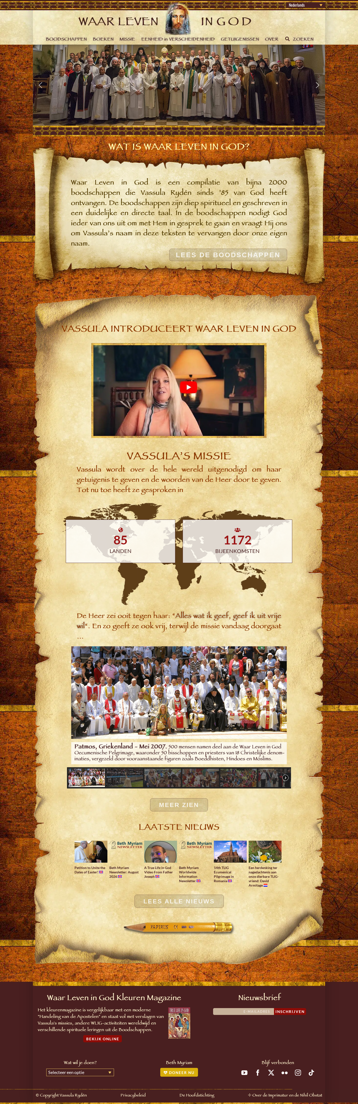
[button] (40, 85)
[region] (179, 85)
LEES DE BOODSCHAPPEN (228, 255)
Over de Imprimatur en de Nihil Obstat (287, 1096)
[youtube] (244, 1073)
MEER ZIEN (179, 804)
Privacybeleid (133, 1096)
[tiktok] (311, 1073)
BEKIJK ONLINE (102, 1039)
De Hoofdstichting (196, 1096)
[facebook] (258, 1073)
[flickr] (285, 1073)
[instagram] (298, 1073)
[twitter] (271, 1073)
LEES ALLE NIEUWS (179, 901)
